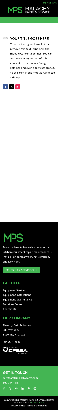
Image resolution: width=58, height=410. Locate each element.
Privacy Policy (18, 405)
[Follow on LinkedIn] (22, 388)
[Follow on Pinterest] (28, 388)
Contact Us (9, 309)
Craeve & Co (37, 402)
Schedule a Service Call (21, 270)
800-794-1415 (50, 3)
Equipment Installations (17, 295)
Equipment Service (14, 290)
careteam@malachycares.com (20, 378)
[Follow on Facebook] (5, 86)
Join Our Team (11, 342)
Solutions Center (13, 304)
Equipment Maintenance (17, 299)
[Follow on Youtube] (16, 388)
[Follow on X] (11, 86)
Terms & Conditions (37, 405)
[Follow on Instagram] (17, 86)
